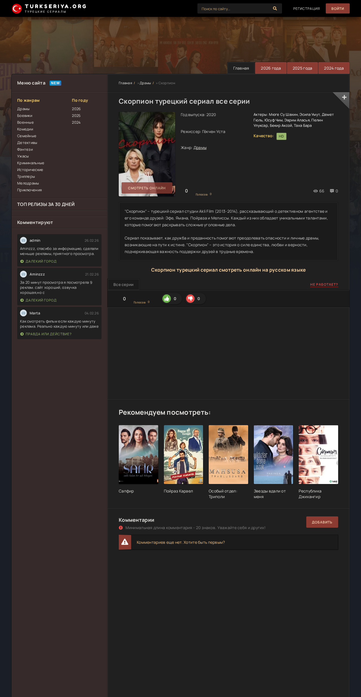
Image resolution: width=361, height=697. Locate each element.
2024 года (334, 68)
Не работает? (324, 284)
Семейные (26, 135)
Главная (241, 68)
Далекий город (41, 261)
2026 (76, 108)
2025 (76, 115)
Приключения (29, 189)
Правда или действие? (49, 334)
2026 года (271, 68)
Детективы (27, 142)
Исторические (30, 169)
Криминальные (30, 162)
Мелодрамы (28, 183)
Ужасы (23, 156)
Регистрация (306, 8)
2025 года (302, 68)
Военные (25, 122)
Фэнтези (25, 149)
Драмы (23, 108)
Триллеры (26, 176)
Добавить (322, 522)
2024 (76, 122)
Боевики (24, 115)
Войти (337, 8)
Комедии (25, 129)
